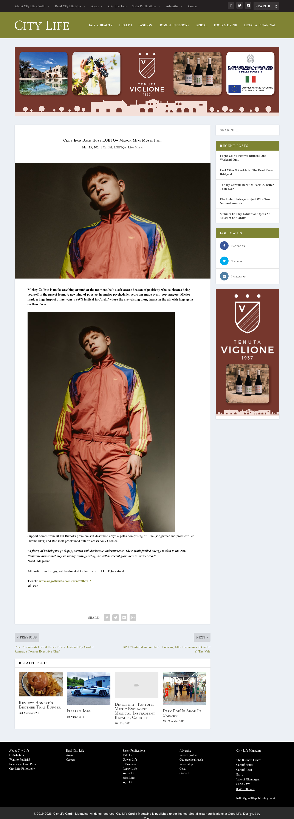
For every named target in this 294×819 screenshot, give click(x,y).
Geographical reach (191, 759)
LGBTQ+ (120, 147)
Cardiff (107, 147)
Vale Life (128, 755)
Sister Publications (144, 6)
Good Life (234, 813)
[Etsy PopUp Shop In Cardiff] (184, 688)
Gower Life (130, 759)
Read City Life (75, 750)
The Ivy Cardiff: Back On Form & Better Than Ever (247, 186)
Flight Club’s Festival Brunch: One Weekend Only (243, 157)
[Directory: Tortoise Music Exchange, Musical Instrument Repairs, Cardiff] (136, 685)
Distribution (16, 755)
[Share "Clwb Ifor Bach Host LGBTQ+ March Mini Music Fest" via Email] (124, 617)
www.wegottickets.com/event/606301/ (65, 580)
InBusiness (129, 764)
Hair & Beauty (100, 25)
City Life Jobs (117, 6)
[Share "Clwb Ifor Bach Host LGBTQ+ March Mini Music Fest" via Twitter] (115, 617)
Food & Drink (225, 25)
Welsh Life (129, 773)
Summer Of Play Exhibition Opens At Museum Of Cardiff (245, 216)
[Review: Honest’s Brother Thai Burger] (41, 684)
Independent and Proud (23, 764)
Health (125, 25)
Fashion (145, 25)
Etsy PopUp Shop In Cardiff (182, 713)
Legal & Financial (260, 25)
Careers (70, 759)
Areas (95, 6)
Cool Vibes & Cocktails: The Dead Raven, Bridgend (247, 172)
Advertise (172, 6)
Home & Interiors (174, 25)
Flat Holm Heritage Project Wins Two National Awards (245, 201)
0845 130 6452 (245, 789)
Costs (182, 768)
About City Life (19, 750)
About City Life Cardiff (30, 6)
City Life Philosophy (22, 768)
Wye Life (128, 782)
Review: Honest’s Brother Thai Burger (40, 705)
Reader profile (188, 755)
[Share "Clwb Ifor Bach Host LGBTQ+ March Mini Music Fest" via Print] (132, 617)
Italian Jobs (79, 711)
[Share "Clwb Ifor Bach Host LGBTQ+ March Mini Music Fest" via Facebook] (107, 617)
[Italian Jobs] (89, 688)
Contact (193, 6)
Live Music (135, 147)
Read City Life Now (68, 6)
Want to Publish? (19, 759)
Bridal (201, 25)
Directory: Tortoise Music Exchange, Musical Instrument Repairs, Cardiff (135, 710)
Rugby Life (130, 768)
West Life (129, 777)
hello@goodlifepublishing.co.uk (255, 798)
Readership (186, 764)
